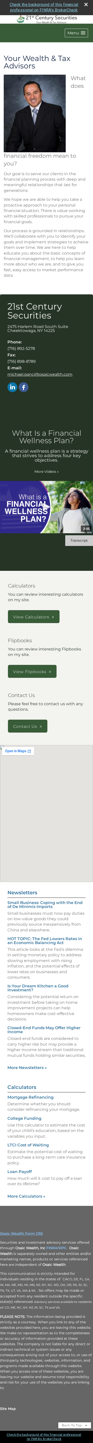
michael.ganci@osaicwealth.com (39, 374)
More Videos (46, 471)
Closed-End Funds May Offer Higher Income (44, 1029)
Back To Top (72, 1425)
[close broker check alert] (86, 4)
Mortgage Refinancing (30, 1097)
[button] (76, 33)
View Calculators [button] (31, 617)
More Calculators (26, 1196)
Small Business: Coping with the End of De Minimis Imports (45, 904)
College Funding (24, 1118)
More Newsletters (27, 1067)
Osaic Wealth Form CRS (21, 1233)
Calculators (21, 1087)
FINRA (51, 1248)
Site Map (8, 1408)
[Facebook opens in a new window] (24, 387)
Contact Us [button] (25, 726)
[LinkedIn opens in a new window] (12, 387)
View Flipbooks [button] (29, 671)
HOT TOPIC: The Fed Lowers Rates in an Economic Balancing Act (44, 940)
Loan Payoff (19, 1171)
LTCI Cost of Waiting (28, 1145)
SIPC (62, 1248)
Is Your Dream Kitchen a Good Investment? (37, 988)
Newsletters (22, 893)
